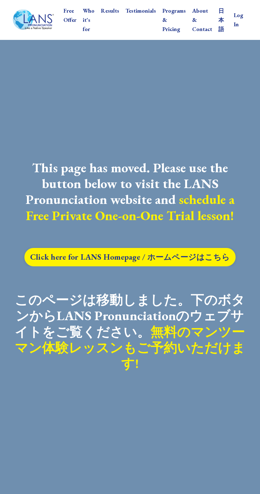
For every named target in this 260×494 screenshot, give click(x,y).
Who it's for (88, 20)
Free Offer (69, 15)
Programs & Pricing (174, 20)
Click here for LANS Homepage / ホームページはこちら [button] (130, 257)
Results (110, 10)
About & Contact (202, 20)
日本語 (221, 20)
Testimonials (141, 10)
